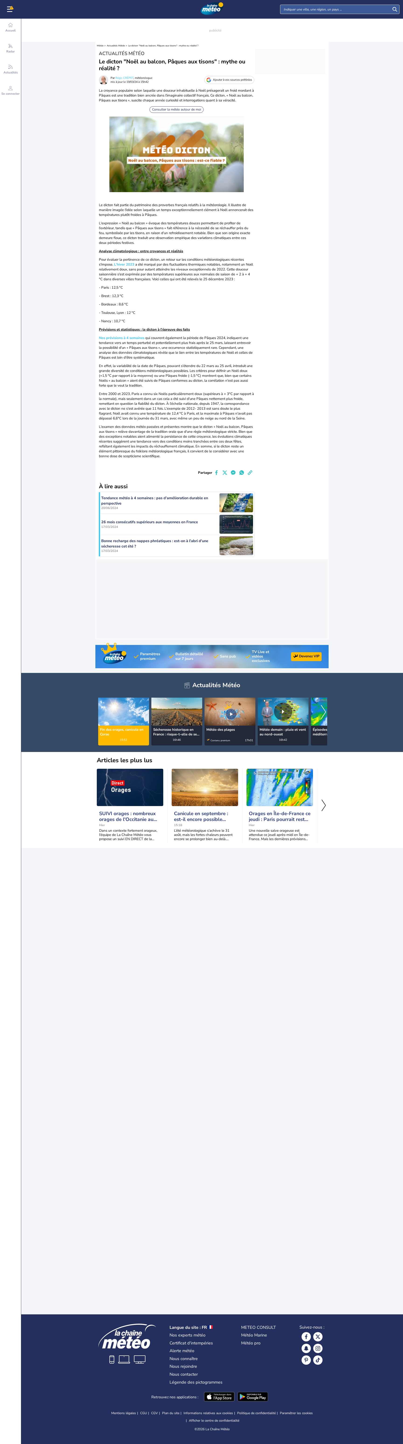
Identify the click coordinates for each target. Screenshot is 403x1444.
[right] (323, 712)
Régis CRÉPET (124, 78)
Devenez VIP (309, 656)
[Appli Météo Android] (253, 1397)
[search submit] (395, 9)
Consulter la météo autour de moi (176, 109)
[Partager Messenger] (233, 472)
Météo (100, 45)
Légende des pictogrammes (196, 1382)
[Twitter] (318, 1336)
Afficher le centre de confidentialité (214, 1421)
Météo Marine (254, 1335)
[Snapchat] (306, 1348)
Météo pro (251, 1343)
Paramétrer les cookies (296, 1413)
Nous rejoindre (183, 1366)
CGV (154, 1413)
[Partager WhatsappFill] (241, 472)
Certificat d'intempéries (191, 1343)
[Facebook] (306, 1336)
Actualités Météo (116, 45)
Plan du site (170, 1413)
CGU (143, 1413)
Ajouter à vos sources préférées (232, 80)
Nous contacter (184, 1374)
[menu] (10, 9)
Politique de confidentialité (256, 1413)
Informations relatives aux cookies (208, 1413)
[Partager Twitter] (224, 472)
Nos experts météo (187, 1335)
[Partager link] (250, 472)
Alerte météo (182, 1351)
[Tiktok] (318, 1360)
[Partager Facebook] (216, 472)
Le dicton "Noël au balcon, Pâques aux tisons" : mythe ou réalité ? (163, 45)
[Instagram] (318, 1348)
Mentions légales (123, 1413)
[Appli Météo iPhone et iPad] (219, 1397)
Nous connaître (184, 1358)
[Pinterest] (306, 1360)
